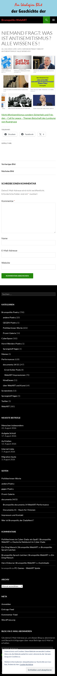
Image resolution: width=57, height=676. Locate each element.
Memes (4, 354)
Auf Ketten (6, 441)
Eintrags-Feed (7, 609)
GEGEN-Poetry (10, 322)
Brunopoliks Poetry (10, 312)
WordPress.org (8, 620)
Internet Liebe (7, 449)
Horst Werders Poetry (11, 343)
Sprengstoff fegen (11, 349)
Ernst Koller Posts (12, 370)
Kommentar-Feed (9, 614)
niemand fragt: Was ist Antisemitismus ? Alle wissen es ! (22, 50)
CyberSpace (6, 338)
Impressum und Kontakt (12, 515)
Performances (7, 359)
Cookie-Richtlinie (26, 664)
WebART (5, 406)
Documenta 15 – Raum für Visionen (19, 510)
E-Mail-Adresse (9, 250)
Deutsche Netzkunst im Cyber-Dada (29, 542)
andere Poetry (9, 317)
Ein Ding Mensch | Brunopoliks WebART (19, 547)
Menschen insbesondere (12, 425)
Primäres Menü (53, 19)
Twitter (4, 401)
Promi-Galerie (9, 333)
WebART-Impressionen (14, 375)
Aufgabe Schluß (8, 433)
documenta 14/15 (11, 364)
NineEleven (8, 380)
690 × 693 (17, 49)
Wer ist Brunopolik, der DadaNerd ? (17, 520)
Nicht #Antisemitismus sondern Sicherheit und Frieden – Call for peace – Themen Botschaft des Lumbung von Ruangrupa (28, 118)
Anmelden (6, 604)
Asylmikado (43, 563)
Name (4, 238)
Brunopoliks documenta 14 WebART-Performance (26, 504)
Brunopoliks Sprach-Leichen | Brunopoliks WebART (24, 555)
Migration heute (8, 457)
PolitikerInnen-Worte (13, 328)
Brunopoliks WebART (14, 20)
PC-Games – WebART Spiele (27, 568)
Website (5, 262)
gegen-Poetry (7, 489)
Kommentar (8, 201)
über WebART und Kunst (14, 385)
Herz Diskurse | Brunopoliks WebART (18, 563)
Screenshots (6, 390)
